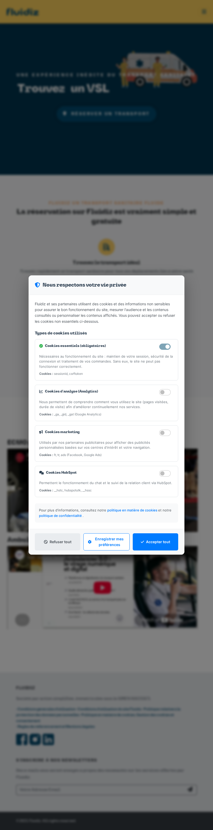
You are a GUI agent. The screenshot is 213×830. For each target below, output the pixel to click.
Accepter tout (158, 542)
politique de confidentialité (61, 516)
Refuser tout (60, 542)
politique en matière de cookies (132, 510)
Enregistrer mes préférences (109, 542)
